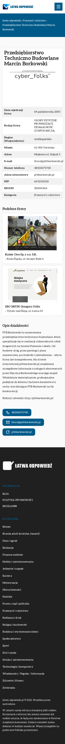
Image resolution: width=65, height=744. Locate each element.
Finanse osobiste (12, 554)
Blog (5, 494)
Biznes (6, 526)
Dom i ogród (9, 541)
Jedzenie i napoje (12, 568)
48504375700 (42, 168)
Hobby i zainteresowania (18, 561)
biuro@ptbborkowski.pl (48, 161)
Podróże (7, 596)
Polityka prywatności (17, 500)
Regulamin (9, 506)
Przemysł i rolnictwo (47, 195)
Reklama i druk (11, 617)
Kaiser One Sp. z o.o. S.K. (21, 254)
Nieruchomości (11, 589)
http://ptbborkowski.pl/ (39, 398)
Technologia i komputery (17, 666)
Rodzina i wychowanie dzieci (20, 631)
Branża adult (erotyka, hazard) (21, 533)
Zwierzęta (8, 687)
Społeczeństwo (11, 638)
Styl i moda (9, 652)
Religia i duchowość (14, 624)
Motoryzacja (10, 582)
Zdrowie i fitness (13, 680)
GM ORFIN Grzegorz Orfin (22, 306)
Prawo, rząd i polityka (15, 603)
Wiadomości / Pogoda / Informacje (23, 673)
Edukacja (8, 547)
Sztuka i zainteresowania (17, 659)
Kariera (7, 576)
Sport (5, 645)
